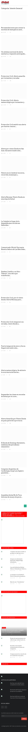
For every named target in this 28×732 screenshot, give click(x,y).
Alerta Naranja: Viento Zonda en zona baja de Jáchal (13, 198)
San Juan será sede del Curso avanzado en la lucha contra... (17, 684)
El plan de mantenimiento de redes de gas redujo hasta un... (18, 639)
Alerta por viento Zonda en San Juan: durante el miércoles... (12, 150)
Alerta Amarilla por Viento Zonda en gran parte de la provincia (13, 420)
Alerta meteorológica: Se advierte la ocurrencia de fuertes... (13, 371)
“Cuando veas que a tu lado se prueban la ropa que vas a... (18, 552)
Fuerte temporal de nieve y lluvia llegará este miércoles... (13, 347)
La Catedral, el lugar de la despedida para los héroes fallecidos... (10, 223)
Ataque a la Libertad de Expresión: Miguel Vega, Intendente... (16, 560)
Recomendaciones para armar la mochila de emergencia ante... (13, 29)
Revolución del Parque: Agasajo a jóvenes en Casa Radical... (18, 690)
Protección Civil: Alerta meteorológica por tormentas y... (13, 101)
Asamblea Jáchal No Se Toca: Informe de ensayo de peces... (11, 496)
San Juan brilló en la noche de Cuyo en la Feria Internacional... (18, 697)
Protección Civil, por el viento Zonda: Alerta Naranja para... (12, 299)
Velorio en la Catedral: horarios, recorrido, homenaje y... (13, 174)
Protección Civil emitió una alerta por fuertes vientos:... (13, 125)
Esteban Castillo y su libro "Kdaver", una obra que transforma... (10, 273)
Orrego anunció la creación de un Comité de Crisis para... (18, 654)
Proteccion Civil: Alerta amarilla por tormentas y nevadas (13, 77)
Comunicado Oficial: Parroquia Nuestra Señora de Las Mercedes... (13, 248)
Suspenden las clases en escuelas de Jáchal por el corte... (13, 395)
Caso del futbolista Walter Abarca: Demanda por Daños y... (18, 568)
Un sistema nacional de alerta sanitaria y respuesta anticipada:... (13, 53)
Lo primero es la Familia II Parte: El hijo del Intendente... (18, 575)
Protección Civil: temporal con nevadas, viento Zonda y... (12, 323)
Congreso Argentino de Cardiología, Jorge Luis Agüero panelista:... (12, 471)
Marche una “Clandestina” (17, 582)
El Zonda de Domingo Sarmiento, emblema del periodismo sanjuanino (13, 445)
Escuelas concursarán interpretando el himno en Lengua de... (17, 647)
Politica (3, 627)
